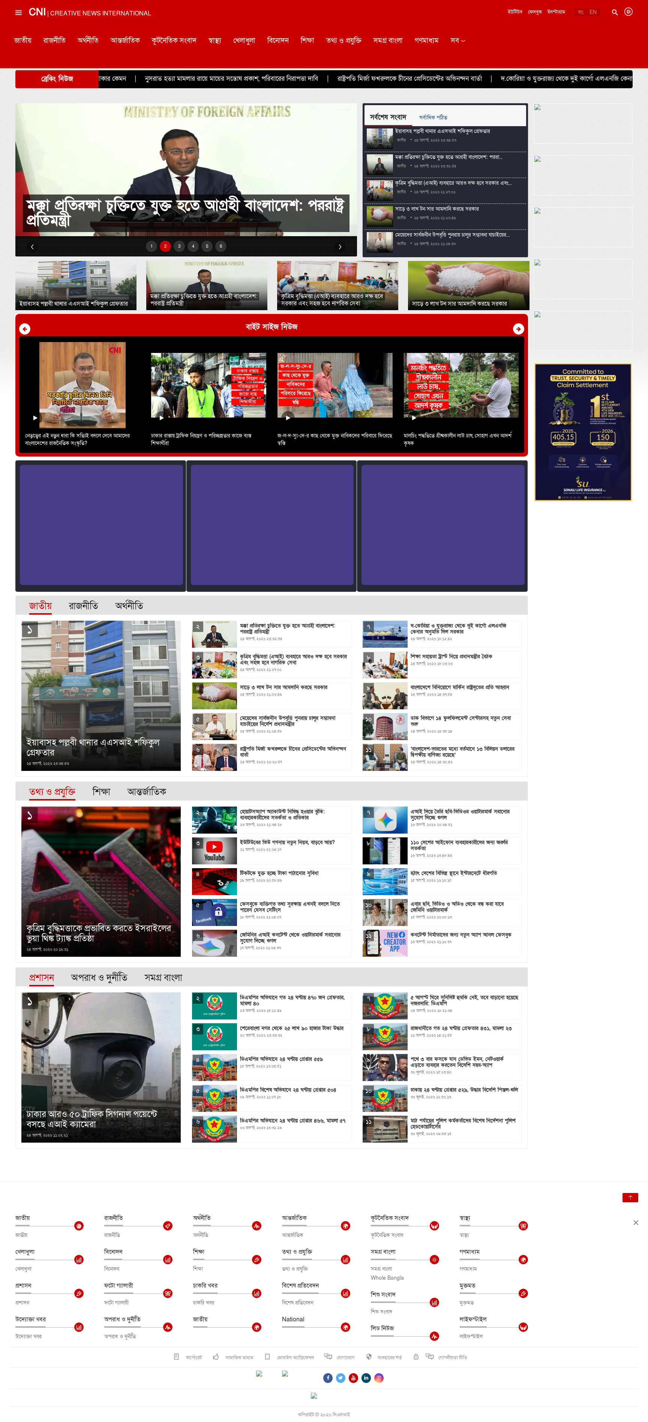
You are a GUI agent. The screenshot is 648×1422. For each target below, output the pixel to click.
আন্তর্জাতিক (125, 40)
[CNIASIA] (318, 1396)
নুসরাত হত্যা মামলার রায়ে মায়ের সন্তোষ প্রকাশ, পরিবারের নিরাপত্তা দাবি (113, 78)
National (293, 1319)
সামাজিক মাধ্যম (239, 1357)
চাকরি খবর (205, 1286)
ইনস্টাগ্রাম (556, 12)
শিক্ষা (307, 40)
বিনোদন (278, 40)
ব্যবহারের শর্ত (390, 1357)
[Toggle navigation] (18, 29)
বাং (581, 12)
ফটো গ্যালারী (118, 1286)
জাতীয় (23, 40)
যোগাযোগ (346, 1357)
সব (455, 40)
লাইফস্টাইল (473, 1319)
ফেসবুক (535, 12)
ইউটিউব (515, 12)
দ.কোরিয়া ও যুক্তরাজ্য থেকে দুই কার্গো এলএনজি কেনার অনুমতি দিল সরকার (475, 78)
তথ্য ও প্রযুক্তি (344, 40)
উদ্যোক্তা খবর (30, 1319)
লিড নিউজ (382, 1328)
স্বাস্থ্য (214, 40)
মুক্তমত (468, 1286)
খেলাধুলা (244, 40)
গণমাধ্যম (427, 40)
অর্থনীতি (88, 40)
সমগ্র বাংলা (388, 40)
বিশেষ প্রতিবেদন (300, 1286)
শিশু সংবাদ (383, 1295)
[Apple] (296, 1378)
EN (593, 12)
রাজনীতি (55, 40)
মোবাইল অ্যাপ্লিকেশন (295, 1357)
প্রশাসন (23, 1286)
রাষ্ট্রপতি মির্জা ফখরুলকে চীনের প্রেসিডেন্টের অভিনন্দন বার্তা (291, 78)
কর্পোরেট (193, 1357)
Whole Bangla (387, 1278)
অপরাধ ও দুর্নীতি (122, 1319)
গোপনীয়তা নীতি (452, 1357)
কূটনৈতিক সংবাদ (174, 40)
